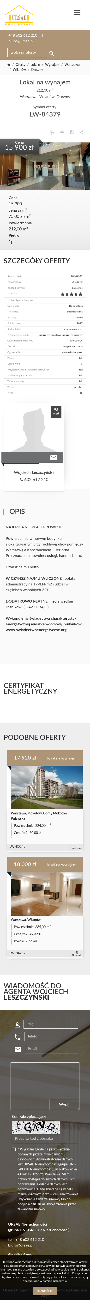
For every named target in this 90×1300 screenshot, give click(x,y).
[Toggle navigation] (77, 13)
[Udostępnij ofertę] (81, 133)
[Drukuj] (62, 133)
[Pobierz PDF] (72, 133)
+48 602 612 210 (22, 35)
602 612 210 (35, 480)
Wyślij (64, 1104)
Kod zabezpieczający (29, 1117)
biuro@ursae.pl (21, 41)
